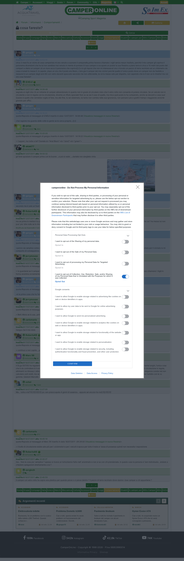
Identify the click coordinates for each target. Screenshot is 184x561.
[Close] (138, 187)
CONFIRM (73, 364)
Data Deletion (77, 373)
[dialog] (92, 280)
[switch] (125, 242)
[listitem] (92, 235)
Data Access (92, 373)
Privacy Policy (107, 373)
